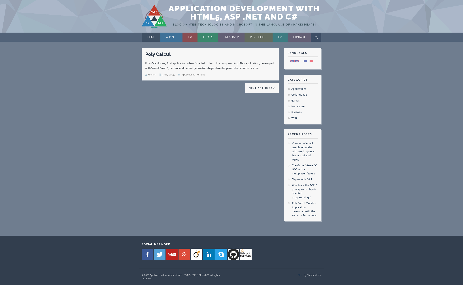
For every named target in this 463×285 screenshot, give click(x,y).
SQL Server (231, 37)
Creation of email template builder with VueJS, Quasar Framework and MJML (303, 151)
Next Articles (261, 88)
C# (190, 37)
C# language (299, 94)
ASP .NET (171, 37)
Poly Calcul (158, 54)
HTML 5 (207, 37)
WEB (294, 118)
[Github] (234, 259)
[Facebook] (148, 259)
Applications (188, 74)
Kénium (152, 74)
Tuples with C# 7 (302, 179)
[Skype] (221, 259)
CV (280, 37)
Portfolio (257, 37)
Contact (299, 37)
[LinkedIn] (209, 259)
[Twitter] (160, 259)
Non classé (298, 106)
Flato (300, 275)
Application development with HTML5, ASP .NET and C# (244, 13)
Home (151, 37)
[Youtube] (172, 259)
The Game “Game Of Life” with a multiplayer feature (304, 169)
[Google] (185, 259)
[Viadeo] (197, 259)
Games (295, 100)
